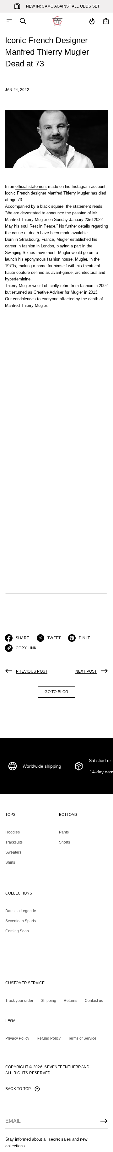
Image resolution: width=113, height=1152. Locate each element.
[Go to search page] (23, 21)
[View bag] (106, 21)
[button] (23, 21)
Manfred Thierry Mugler (68, 193)
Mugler (81, 259)
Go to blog (56, 692)
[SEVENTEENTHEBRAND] (57, 21)
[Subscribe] (104, 1121)
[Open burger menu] (9, 21)
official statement (31, 186)
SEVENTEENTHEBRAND (66, 1067)
